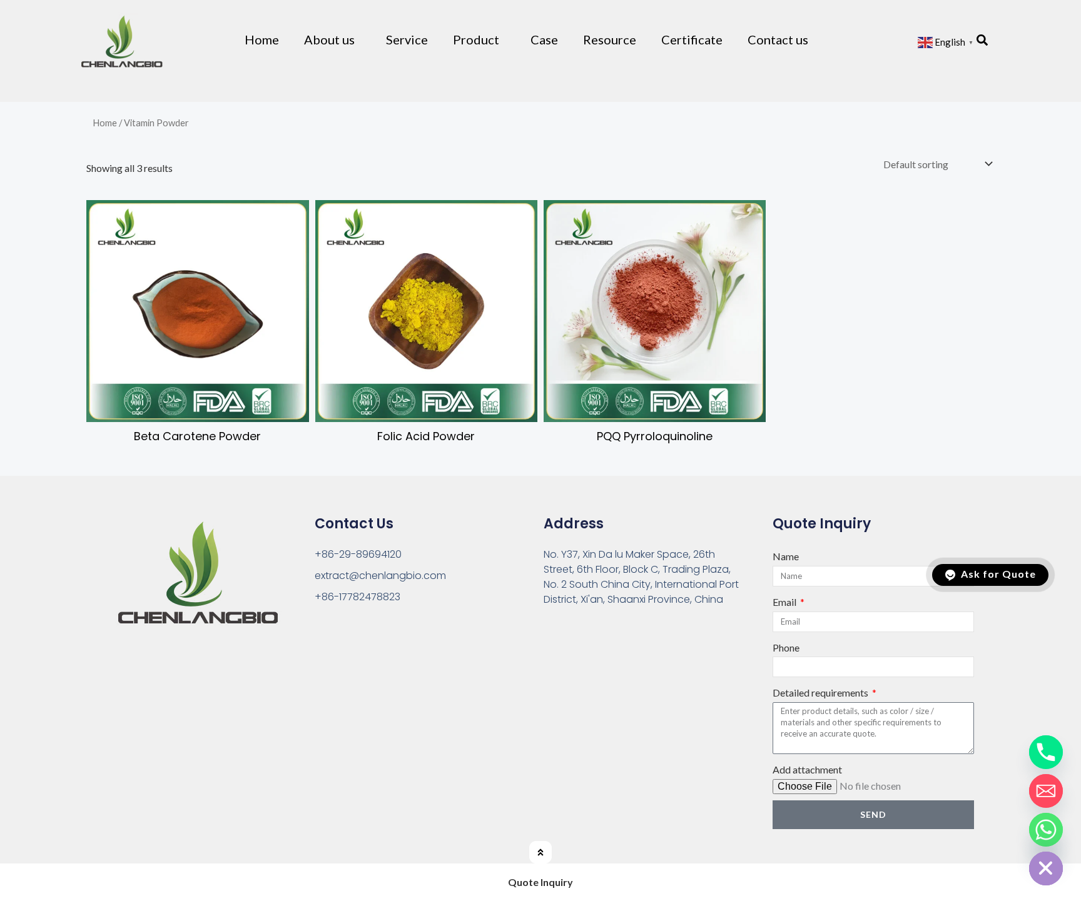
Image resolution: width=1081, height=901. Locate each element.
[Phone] (1046, 752)
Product (476, 39)
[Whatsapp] (1046, 830)
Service (407, 39)
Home (262, 39)
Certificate (692, 39)
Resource (609, 39)
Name (786, 556)
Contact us (778, 39)
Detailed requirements (821, 692)
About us (329, 39)
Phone (786, 647)
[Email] (1046, 791)
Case (544, 39)
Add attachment (807, 769)
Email (785, 602)
